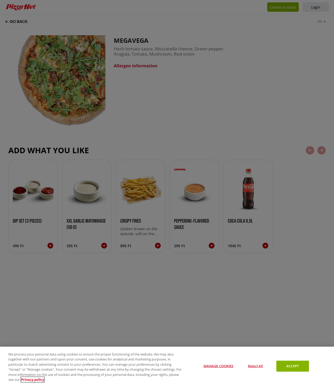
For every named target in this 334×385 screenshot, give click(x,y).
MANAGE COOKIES (219, 366)
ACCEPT (292, 366)
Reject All (255, 366)
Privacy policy (32, 379)
